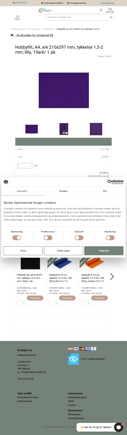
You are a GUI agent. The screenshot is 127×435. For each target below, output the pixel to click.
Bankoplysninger (76, 418)
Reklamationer (25, 401)
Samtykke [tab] (22, 191)
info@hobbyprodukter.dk (34, 372)
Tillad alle (104, 250)
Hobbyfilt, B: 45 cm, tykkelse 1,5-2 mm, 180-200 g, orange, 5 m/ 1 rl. (93, 278)
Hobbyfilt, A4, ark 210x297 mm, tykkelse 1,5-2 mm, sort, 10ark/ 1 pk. (29, 278)
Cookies (72, 405)
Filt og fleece (34, 29)
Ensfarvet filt (48, 29)
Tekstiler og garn (18, 29)
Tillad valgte (63, 250)
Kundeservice (107, 3)
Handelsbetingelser (77, 397)
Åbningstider (74, 414)
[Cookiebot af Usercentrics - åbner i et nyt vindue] (109, 182)
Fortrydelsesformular (28, 397)
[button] (111, 17)
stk (36, 165)
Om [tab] (105, 191)
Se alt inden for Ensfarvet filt (33, 35)
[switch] (48, 237)
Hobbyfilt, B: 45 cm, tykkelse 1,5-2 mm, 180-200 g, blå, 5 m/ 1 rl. (60, 278)
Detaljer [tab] (63, 191)
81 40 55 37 (21, 2)
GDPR (71, 401)
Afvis (23, 250)
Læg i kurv (35, 298)
